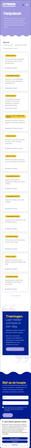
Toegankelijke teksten (10, 48)
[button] (23, 5)
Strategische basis (21, 45)
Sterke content (8, 45)
